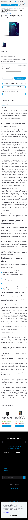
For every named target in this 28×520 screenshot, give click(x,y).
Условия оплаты (7, 457)
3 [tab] (23, 416)
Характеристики (9, 104)
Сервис (18, 452)
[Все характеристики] (5, 54)
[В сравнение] (21, 83)
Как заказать (6, 455)
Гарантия (6, 463)
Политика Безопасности (14, 501)
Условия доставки (7, 459)
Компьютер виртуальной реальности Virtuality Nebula (20, 418)
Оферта (14, 499)
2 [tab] (21, 416)
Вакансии (6, 468)
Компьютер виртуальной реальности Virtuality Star (7, 418)
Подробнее (6, 512)
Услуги (17, 455)
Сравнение (17, 104)
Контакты (6, 470)
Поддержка (18, 457)
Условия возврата (7, 461)
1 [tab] (19, 416)
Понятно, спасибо (14, 515)
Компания (6, 466)
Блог (5, 472)
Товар (3, 104)
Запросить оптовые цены (14, 86)
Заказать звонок (14, 488)
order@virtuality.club (16, 491)
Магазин (6, 452)
